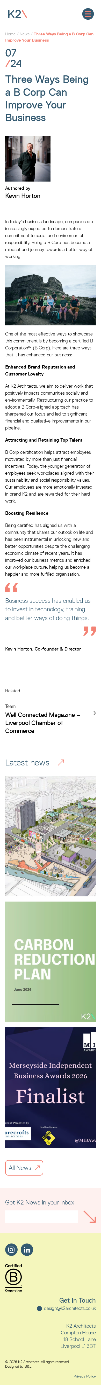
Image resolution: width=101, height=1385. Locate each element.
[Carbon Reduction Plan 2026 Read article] (50, 962)
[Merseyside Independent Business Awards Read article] (50, 1087)
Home (10, 34)
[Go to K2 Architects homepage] (17, 14)
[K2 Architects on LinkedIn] (27, 1249)
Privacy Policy (85, 1376)
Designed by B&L (18, 1366)
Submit (89, 1216)
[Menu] (88, 14)
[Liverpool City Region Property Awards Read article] (50, 836)
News (25, 34)
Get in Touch (77, 1300)
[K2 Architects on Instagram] (11, 1249)
